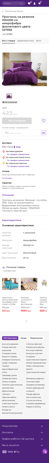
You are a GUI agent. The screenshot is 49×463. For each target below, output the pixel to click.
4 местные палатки (10, 404)
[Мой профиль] (34, 3)
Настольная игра (33, 397)
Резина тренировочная (36, 363)
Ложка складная (9, 382)
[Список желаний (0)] (29, 3)
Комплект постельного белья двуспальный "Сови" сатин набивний (26, 301)
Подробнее (7, 178)
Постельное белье (14, 11)
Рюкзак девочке (33, 394)
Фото (38, 40)
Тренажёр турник (9, 375)
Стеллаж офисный (34, 344)
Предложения (36, 338)
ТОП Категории (10, 338)
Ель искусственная (34, 350)
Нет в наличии (17, 120)
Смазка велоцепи (9, 378)
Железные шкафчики (35, 378)
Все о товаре (8, 40)
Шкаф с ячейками (9, 363)
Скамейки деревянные (35, 404)
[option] (9, 96)
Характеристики (25, 40)
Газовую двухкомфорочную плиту (10, 369)
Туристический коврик (36, 372)
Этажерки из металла (11, 360)
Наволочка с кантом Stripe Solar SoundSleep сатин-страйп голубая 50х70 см (10, 301)
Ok (43, 133)
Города (24, 338)
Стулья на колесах (34, 400)
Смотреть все (9, 271)
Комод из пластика (34, 353)
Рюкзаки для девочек (35, 347)
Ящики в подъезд (9, 357)
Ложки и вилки (8, 407)
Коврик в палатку (33, 407)
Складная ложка (9, 353)
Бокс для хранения (10, 344)
